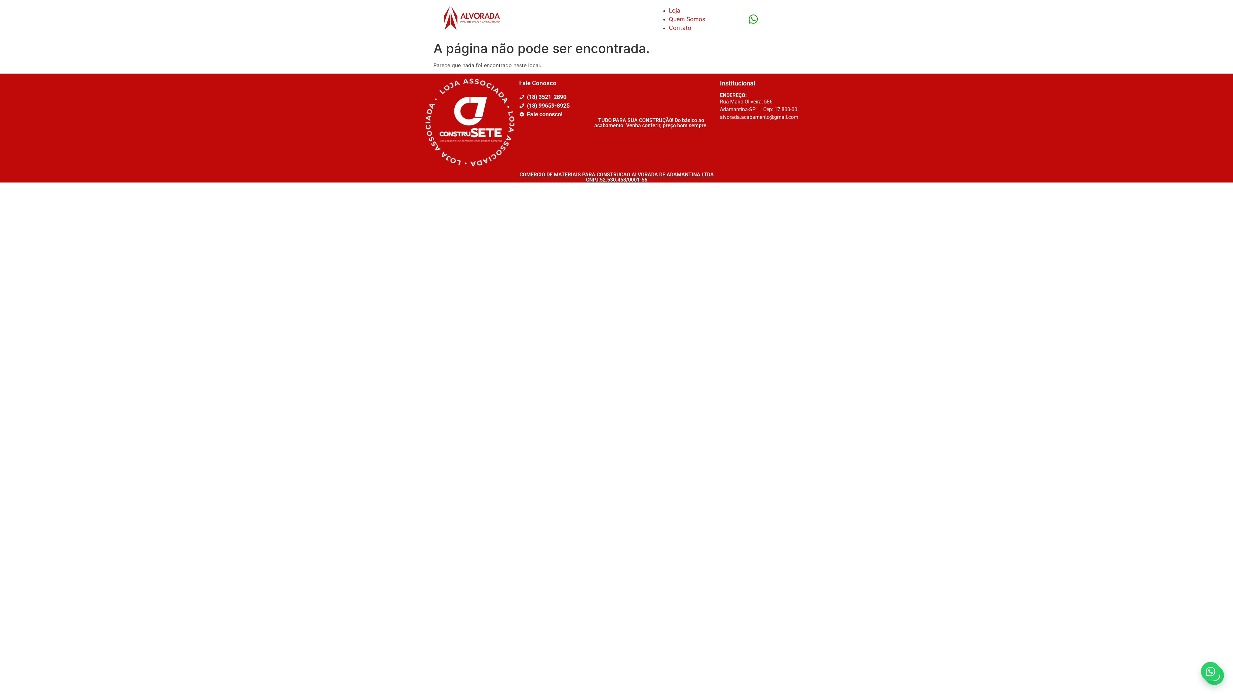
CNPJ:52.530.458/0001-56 (616, 180)
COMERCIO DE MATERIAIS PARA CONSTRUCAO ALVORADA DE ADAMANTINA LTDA (617, 175)
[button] (1210, 671)
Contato (680, 27)
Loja (674, 10)
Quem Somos (687, 19)
